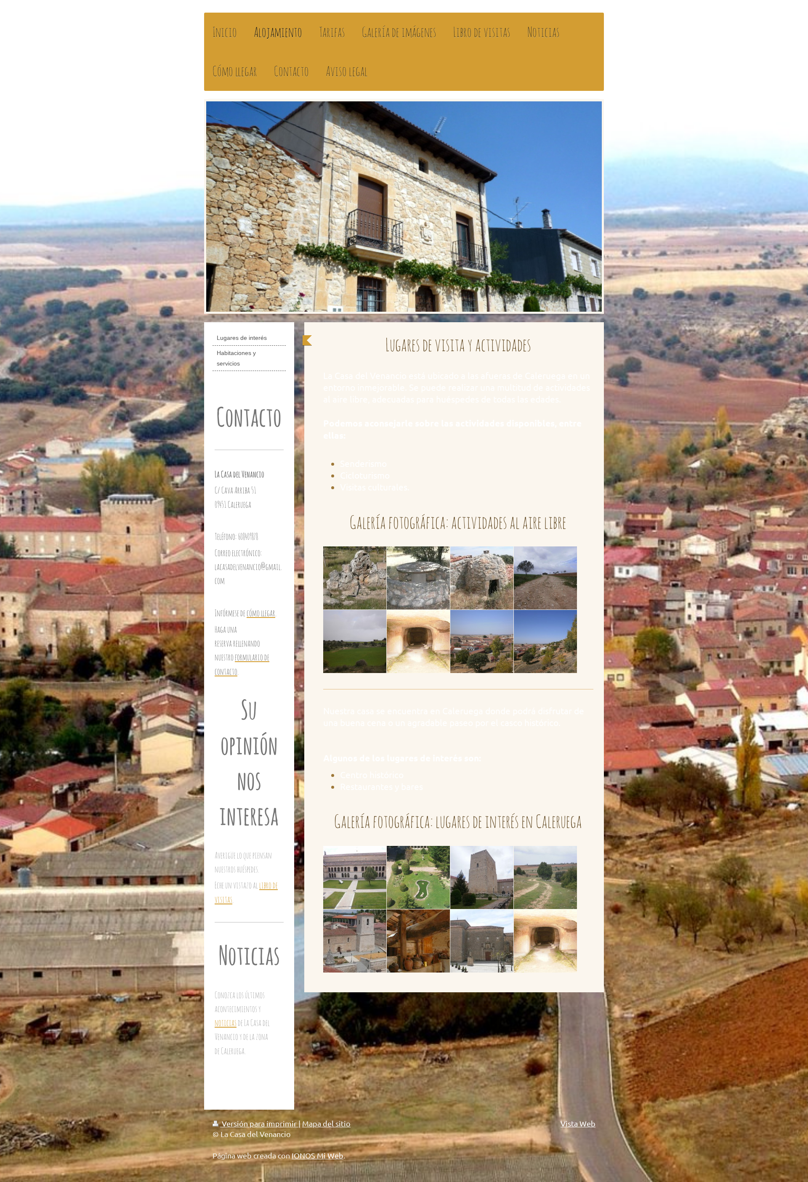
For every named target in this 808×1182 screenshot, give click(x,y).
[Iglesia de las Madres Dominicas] (481, 941)
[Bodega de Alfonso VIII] (545, 941)
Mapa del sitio (326, 1123)
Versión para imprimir (259, 1123)
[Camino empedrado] (545, 877)
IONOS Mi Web (317, 1155)
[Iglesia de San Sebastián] (354, 941)
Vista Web (578, 1123)
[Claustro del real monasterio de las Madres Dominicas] (354, 877)
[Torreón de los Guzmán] (481, 877)
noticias (226, 1022)
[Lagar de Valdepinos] (418, 941)
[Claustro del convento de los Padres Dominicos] (418, 877)
